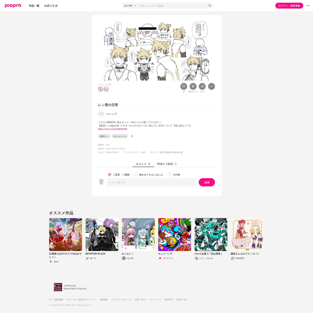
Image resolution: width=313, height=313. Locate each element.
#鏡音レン (104, 136)
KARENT (168, 299)
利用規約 (104, 299)
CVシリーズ (155, 299)
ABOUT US (181, 299)
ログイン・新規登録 (289, 5)
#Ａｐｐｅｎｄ (120, 136)
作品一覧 (34, 5)
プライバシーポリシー (121, 299)
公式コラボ (51, 5)
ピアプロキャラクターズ (171, 152)
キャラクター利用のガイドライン (81, 299)
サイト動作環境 (56, 299)
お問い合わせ (141, 299)
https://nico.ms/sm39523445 (112, 128)
